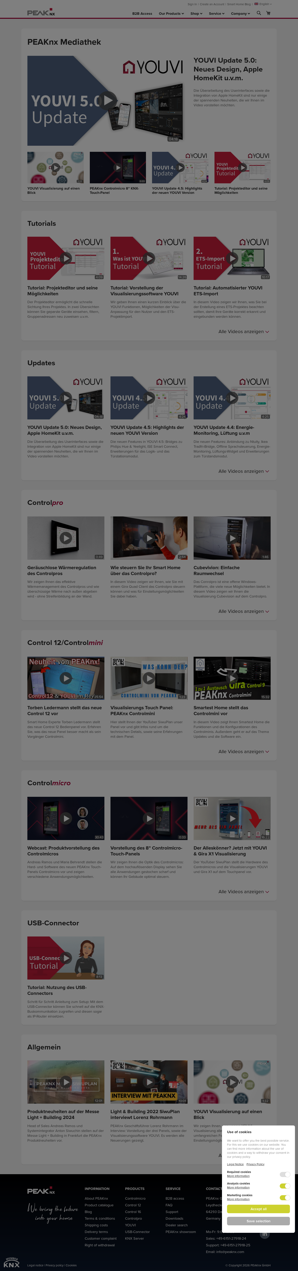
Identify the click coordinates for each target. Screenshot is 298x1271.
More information (238, 1176)
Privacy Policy (255, 1164)
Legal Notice (235, 1164)
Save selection (258, 1220)
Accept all (259, 1208)
